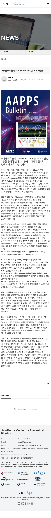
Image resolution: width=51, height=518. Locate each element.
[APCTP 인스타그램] (22, 503)
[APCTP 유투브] (31, 503)
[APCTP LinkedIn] (19, 503)
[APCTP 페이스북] (25, 503)
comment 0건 (12, 80)
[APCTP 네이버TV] (28, 503)
